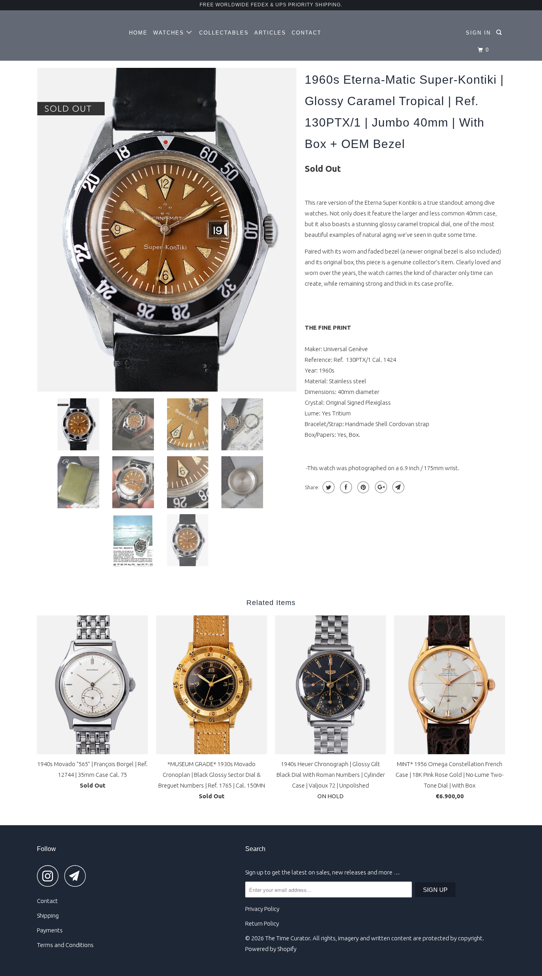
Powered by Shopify (270, 948)
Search (255, 848)
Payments (50, 930)
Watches (169, 33)
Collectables (224, 33)
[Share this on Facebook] (345, 487)
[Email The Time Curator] (77, 876)
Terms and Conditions (65, 944)
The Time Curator (287, 938)
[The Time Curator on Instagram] (50, 876)
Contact (306, 33)
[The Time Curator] (77, 28)
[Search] (500, 32)
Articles (270, 33)
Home (138, 33)
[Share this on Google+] (380, 487)
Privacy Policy (262, 908)
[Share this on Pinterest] (362, 487)
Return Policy (262, 923)
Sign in (478, 33)
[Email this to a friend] (397, 487)
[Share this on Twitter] (327, 487)
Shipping (48, 915)
